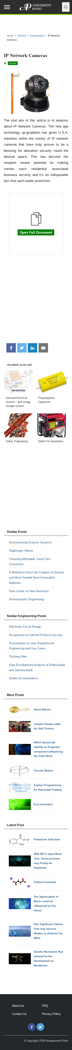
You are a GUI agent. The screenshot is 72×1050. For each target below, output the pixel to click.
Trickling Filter (18, 656)
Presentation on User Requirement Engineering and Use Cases (31, 645)
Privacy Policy (51, 1013)
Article (12, 63)
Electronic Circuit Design (25, 626)
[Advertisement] (36, 301)
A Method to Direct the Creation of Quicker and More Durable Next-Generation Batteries (36, 578)
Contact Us (19, 1013)
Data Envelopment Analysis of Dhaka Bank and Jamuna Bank (37, 667)
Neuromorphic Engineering (26, 599)
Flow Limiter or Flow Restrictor (29, 591)
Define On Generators (23, 678)
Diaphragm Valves (21, 550)
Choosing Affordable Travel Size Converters (30, 561)
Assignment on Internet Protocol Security (35, 635)
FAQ (45, 1005)
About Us (18, 1005)
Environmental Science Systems (30, 542)
